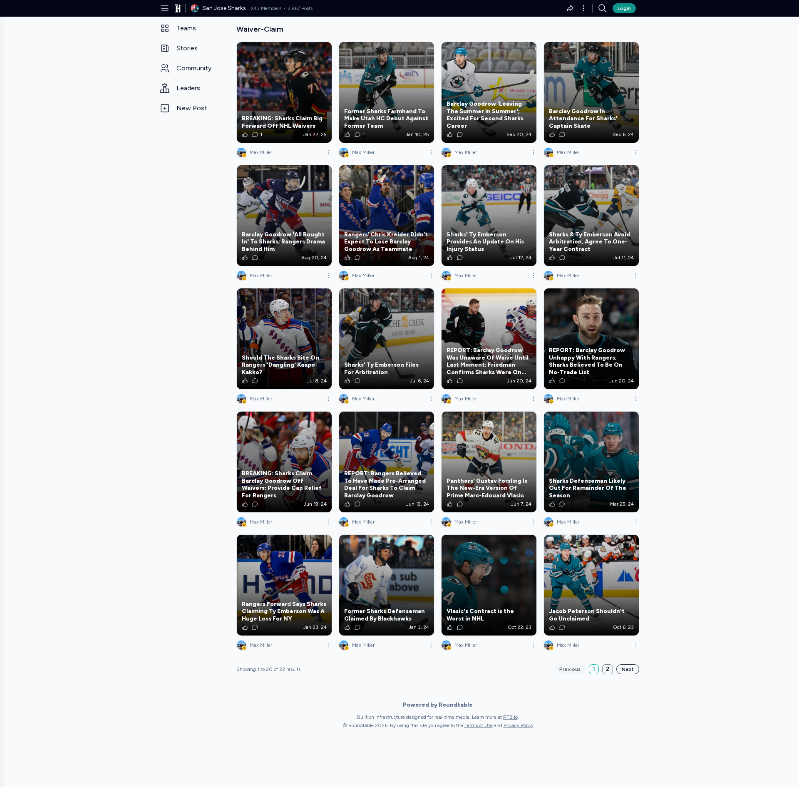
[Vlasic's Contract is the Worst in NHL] (489, 585)
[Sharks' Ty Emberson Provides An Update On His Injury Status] (489, 215)
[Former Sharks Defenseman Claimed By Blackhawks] (386, 585)
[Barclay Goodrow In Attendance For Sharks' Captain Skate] (591, 92)
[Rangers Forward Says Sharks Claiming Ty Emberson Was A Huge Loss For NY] (284, 585)
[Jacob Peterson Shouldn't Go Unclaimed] (591, 585)
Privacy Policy (518, 725)
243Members (266, 8)
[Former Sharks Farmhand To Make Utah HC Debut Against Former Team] (386, 92)
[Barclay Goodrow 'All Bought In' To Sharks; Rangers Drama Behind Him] (284, 215)
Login (624, 8)
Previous (570, 669)
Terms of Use (478, 725)
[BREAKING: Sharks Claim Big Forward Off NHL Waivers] (284, 92)
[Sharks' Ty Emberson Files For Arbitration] (386, 338)
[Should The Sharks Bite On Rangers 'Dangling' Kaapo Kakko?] (284, 338)
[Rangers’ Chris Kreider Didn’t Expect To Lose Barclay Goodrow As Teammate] (386, 215)
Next (628, 669)
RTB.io (510, 717)
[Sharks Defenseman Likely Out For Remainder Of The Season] (591, 462)
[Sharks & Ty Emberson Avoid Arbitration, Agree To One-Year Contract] (591, 215)
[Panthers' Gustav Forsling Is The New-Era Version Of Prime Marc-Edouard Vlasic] (489, 462)
